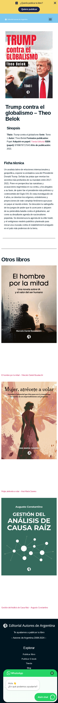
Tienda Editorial (38, 142)
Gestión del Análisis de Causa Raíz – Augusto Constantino (24, 608)
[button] (50, 19)
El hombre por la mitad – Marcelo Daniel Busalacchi (22, 375)
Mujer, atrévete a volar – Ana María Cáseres (18, 491)
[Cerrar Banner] (55, 3)
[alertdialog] (29, 7)
